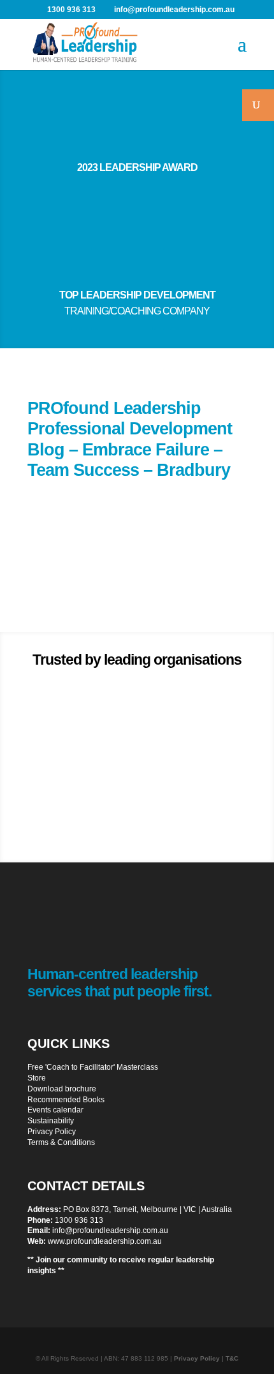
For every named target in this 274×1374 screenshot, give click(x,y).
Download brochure (61, 1088)
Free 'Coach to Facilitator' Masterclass (92, 1067)
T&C (232, 1358)
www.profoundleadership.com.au (105, 1241)
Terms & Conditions (61, 1142)
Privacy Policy (51, 1131)
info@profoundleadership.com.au (110, 1230)
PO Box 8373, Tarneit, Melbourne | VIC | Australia (147, 1209)
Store (36, 1078)
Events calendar (55, 1109)
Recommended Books (66, 1099)
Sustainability (50, 1120)
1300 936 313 (79, 1220)
